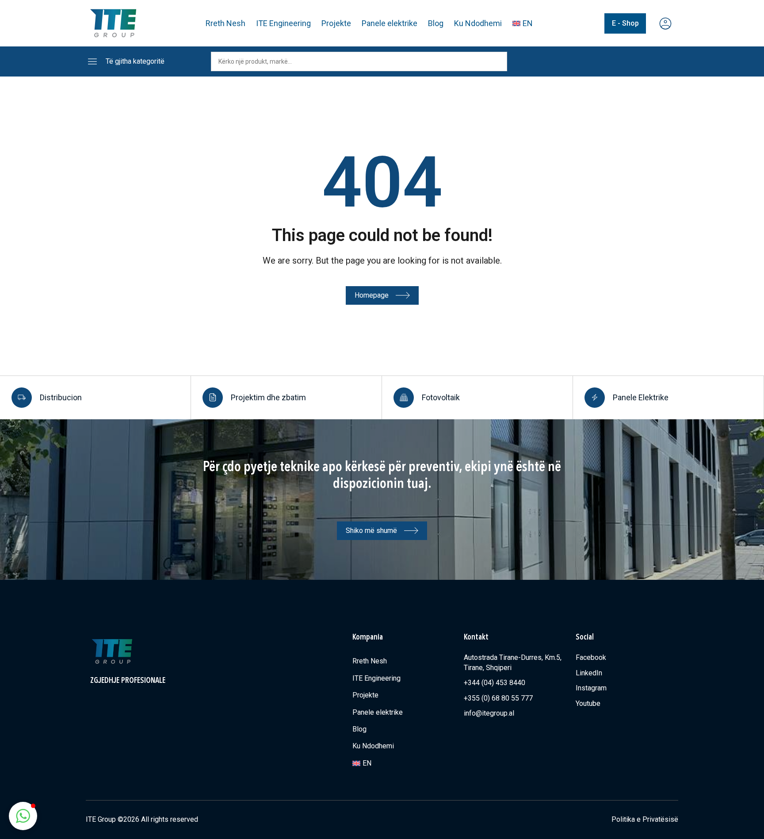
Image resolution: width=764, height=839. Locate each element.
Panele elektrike (389, 23)
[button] (23, 816)
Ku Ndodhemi (478, 23)
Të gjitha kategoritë (135, 61)
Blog (435, 23)
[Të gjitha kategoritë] (92, 61)
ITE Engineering (283, 23)
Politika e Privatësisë (644, 819)
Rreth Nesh (225, 23)
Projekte (336, 23)
